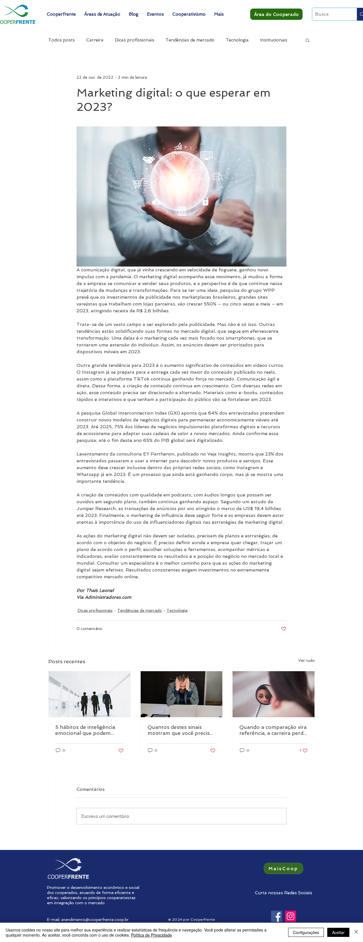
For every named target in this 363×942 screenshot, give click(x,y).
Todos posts (61, 40)
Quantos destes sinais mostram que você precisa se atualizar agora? (179, 730)
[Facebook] (276, 916)
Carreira (95, 40)
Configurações (306, 932)
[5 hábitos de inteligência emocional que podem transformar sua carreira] (89, 694)
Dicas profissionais (134, 40)
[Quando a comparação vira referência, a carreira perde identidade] (274, 694)
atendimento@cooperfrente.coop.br (94, 919)
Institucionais (273, 40)
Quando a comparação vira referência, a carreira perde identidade (273, 730)
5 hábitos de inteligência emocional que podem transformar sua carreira (86, 730)
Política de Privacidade (151, 935)
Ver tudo (306, 660)
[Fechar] (356, 932)
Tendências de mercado (190, 40)
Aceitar (338, 932)
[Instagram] (290, 916)
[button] (61, 14)
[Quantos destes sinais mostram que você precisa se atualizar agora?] (182, 694)
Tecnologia (237, 40)
